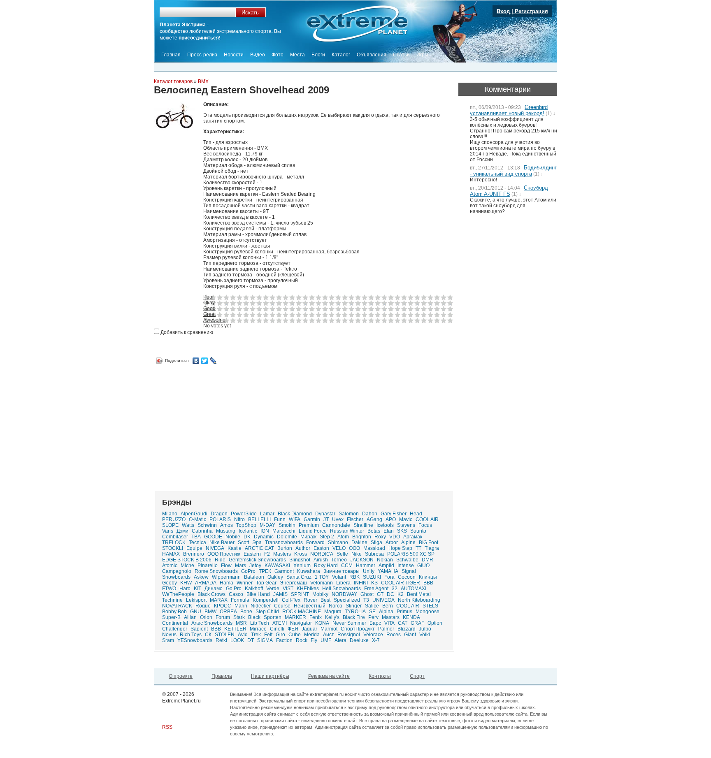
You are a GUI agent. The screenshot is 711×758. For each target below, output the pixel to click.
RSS (167, 727)
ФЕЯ (293, 629)
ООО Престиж (223, 554)
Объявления (371, 55)
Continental (175, 623)
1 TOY (322, 577)
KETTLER (235, 629)
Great (209, 314)
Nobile (232, 537)
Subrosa (374, 554)
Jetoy (255, 565)
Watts (188, 525)
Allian (190, 617)
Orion (206, 617)
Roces (393, 634)
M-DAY (267, 525)
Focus (425, 525)
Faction (284, 640)
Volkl (424, 634)
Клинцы (428, 577)
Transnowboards (284, 542)
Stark (239, 617)
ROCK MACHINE (301, 611)
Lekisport (196, 600)
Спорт (417, 676)
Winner (245, 583)
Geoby (169, 583)
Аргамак (412, 537)
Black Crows (211, 594)
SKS (402, 531)
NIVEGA (215, 548)
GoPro (248, 571)
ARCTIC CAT (259, 548)
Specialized (347, 600)
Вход (503, 11)
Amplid (386, 565)
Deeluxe (359, 640)
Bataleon (254, 577)
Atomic (169, 565)
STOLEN (225, 634)
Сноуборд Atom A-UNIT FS (509, 191)
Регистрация (531, 11)
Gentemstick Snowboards (257, 560)
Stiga (376, 542)
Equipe (194, 548)
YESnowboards (194, 640)
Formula (240, 600)
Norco (335, 606)
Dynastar (325, 514)
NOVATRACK (177, 606)
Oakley (275, 577)
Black (254, 617)
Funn (280, 519)
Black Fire (354, 617)
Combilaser (175, 537)
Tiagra (432, 548)
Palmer (386, 629)
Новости (234, 55)
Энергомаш (293, 583)
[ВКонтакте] (196, 360)
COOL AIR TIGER (400, 583)
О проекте (181, 676)
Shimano (338, 542)
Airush (321, 560)
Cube (294, 634)
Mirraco (258, 629)
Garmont (284, 571)
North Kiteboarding (419, 600)
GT (380, 594)
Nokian (385, 560)
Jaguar (309, 629)
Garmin (312, 519)
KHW (186, 583)
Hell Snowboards (341, 588)
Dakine (359, 542)
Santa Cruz (298, 577)
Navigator (301, 623)
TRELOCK (174, 542)
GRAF (417, 623)
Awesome (214, 320)
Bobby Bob (174, 611)
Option (435, 623)
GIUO (423, 565)
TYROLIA (355, 611)
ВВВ (428, 583)
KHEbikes (308, 588)
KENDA (411, 617)
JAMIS (280, 594)
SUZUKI (372, 577)
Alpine (408, 542)
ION (264, 531)
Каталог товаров (173, 81)
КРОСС (222, 606)
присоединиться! (200, 38)
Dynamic (264, 537)
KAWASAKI (277, 565)
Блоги (318, 55)
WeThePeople (178, 594)
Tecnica (197, 542)
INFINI (361, 583)
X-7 (376, 640)
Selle (342, 554)
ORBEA (228, 611)
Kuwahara (308, 571)
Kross (300, 554)
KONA (322, 623)
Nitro (239, 519)
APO (391, 519)
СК (208, 634)
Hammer (365, 565)
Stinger (354, 606)
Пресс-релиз (202, 55)
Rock (301, 640)
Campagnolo (176, 571)
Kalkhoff (254, 588)
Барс (375, 623)
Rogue (203, 606)
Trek (256, 634)
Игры (422, 55)
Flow (226, 565)
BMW (210, 611)
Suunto (418, 531)
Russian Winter (347, 531)
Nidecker (261, 606)
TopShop (246, 525)
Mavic (405, 519)
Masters (282, 554)
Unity (368, 571)
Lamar (267, 514)
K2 (400, 594)
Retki (221, 640)
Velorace (373, 634)
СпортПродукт (358, 629)
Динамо (213, 588)
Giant (410, 634)
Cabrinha (202, 531)
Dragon (219, 514)
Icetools (385, 525)
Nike (356, 554)
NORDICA (321, 554)
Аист (328, 634)
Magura (333, 611)
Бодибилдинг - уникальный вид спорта (513, 171)
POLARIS (220, 519)
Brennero (193, 554)
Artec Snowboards (211, 623)
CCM (347, 565)
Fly (314, 640)
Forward (315, 542)
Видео (257, 55)
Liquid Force (313, 531)
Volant (339, 577)
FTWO (169, 588)
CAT (402, 623)
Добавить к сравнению (186, 332)
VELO (339, 548)
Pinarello (208, 565)
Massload (374, 548)
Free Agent (376, 588)
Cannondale (336, 525)
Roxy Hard (326, 565)
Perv (373, 617)
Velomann (321, 583)
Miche (187, 565)
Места (297, 55)
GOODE (213, 537)
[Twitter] (204, 360)
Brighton (361, 537)
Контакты (380, 676)
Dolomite (287, 537)
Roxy (380, 537)
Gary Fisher (394, 514)
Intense (405, 565)
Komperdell (266, 600)
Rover (310, 600)
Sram (168, 640)
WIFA (294, 519)
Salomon (349, 514)
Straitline (363, 525)
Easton (321, 548)
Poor (208, 297)
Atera (340, 640)
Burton (284, 548)
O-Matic (197, 519)
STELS (430, 606)
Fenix (315, 617)
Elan (388, 531)
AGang (374, 519)
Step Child (267, 611)
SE (372, 611)
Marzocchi (283, 531)
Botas (373, 531)
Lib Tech (259, 623)
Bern (387, 606)
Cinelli (277, 629)
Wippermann (226, 577)
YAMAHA (388, 571)
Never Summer (349, 623)
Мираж (308, 537)
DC (390, 594)
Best (325, 600)
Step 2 (327, 537)
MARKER (295, 617)
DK (247, 537)
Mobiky (320, 594)
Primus (404, 611)
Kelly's (332, 617)
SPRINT (300, 594)
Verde (272, 588)
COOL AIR (407, 606)
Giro (280, 634)
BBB (216, 629)
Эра (257, 542)
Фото (277, 55)
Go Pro (234, 588)
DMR (427, 560)
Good (209, 308)
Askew (201, 577)
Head (416, 514)
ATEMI (279, 623)
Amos (226, 525)
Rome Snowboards (216, 571)
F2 (267, 554)
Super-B (171, 617)
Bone (246, 611)
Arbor (392, 542)
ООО (354, 548)
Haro (185, 588)
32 (394, 588)
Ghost (367, 594)
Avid (243, 634)
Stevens (406, 525)
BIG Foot (428, 542)
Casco (236, 594)
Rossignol (348, 634)
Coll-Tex (291, 600)
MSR (241, 623)
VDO (394, 537)
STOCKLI (172, 548)
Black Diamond (295, 514)
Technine (172, 600)
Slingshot (299, 560)
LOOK (237, 640)
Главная (171, 55)
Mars (240, 565)
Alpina (386, 611)
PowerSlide (244, 514)
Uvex (338, 519)
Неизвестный (309, 606)
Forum (223, 617)
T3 (366, 600)
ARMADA (205, 583)
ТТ (418, 548)
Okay (209, 303)
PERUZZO (174, 519)
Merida (312, 634)
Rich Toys (191, 634)
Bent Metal (419, 594)
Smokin (287, 525)
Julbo (425, 629)
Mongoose (427, 611)
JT (326, 519)
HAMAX (171, 554)
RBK (354, 577)
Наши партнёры (270, 676)
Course (282, 606)
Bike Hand (258, 594)
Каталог (341, 55)
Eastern (252, 554)
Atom (343, 537)
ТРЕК (265, 571)
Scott (243, 542)
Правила (221, 676)
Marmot (329, 629)
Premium (309, 525)
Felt (268, 634)
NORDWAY (344, 594)
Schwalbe (407, 560)
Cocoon (407, 577)
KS (374, 583)
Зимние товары (341, 571)
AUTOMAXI (413, 588)
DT (250, 640)
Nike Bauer (222, 542)
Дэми (182, 531)
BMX (203, 81)
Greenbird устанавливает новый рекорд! (509, 110)
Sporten (272, 617)
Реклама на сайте (329, 676)
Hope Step (400, 548)
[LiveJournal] (213, 360)
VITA (389, 623)
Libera (343, 583)
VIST (288, 588)
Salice (372, 606)
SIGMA (265, 640)
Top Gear (266, 583)
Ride (220, 560)
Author (302, 548)
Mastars (391, 617)
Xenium (302, 565)
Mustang (225, 531)
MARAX (219, 600)
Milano (169, 514)
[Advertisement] (223, 424)
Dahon (369, 514)
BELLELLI (259, 519)
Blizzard (406, 629)
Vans (167, 531)
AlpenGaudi (194, 514)
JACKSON (362, 560)
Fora (389, 577)
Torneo (339, 560)
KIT (197, 588)
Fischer (355, 519)
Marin (241, 606)
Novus (169, 634)
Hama (226, 583)
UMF (326, 640)
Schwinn (207, 525)
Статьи (401, 55)
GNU (195, 611)
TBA (196, 537)
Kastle (235, 548)
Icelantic (248, 531)
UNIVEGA (383, 600)
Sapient (199, 629)
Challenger (174, 629)
